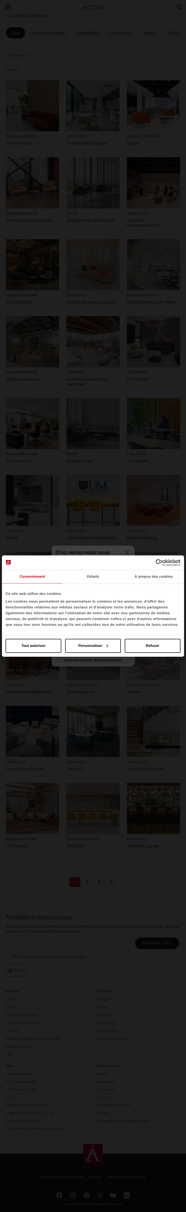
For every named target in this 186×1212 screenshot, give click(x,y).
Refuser (152, 645)
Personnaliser (90, 645)
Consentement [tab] (32, 577)
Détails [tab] (93, 577)
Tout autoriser (33, 645)
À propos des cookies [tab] (154, 577)
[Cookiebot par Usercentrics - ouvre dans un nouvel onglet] (159, 562)
